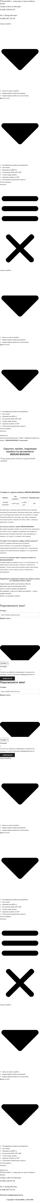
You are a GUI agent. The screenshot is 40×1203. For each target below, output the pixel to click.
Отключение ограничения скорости (14, 179)
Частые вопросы (5, 182)
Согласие (3, 666)
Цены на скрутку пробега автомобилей (13, 589)
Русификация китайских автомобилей (15, 165)
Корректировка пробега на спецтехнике (15, 96)
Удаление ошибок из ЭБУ (10, 177)
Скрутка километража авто (9, 438)
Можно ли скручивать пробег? (10, 596)
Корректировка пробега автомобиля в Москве (15, 584)
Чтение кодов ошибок (9, 175)
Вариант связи (5, 618)
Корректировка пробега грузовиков (13, 93)
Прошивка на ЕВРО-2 (9, 170)
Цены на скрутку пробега (10, 91)
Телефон (3, 611)
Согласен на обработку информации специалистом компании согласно (17, 673)
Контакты (3, 184)
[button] (20, 228)
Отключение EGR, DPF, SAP (11, 172)
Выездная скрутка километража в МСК (13, 586)
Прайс (21, 438)
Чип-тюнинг (6, 167)
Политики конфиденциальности (23, 674)
